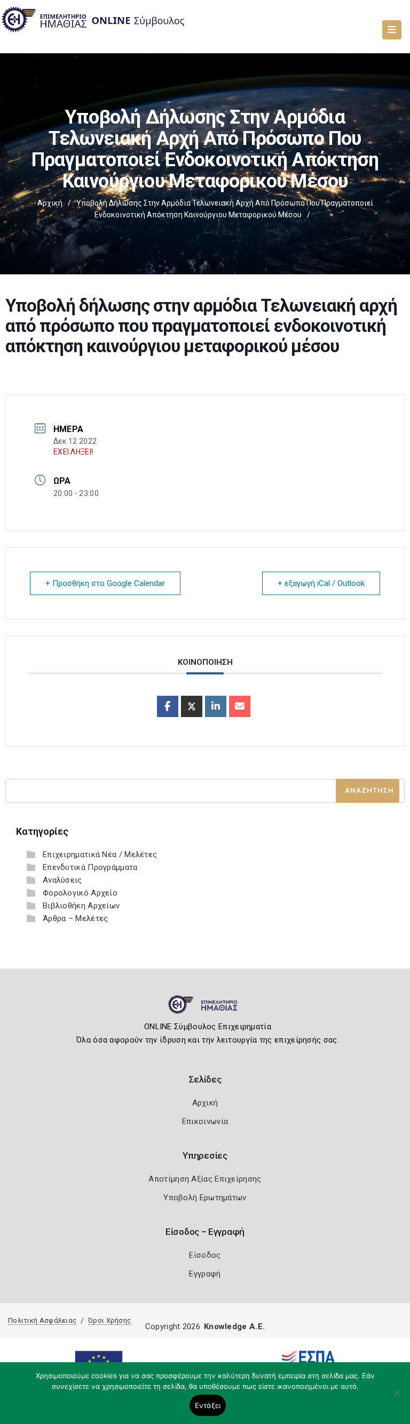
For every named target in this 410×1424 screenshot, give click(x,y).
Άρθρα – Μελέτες (75, 918)
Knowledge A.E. (234, 1326)
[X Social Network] (191, 706)
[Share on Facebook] (167, 706)
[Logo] (205, 1009)
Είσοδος (204, 1255)
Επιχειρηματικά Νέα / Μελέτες (100, 854)
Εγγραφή (204, 1274)
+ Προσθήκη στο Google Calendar (105, 583)
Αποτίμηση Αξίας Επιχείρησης (204, 1179)
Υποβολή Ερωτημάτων (204, 1197)
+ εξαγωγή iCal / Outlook (321, 583)
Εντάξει (208, 1405)
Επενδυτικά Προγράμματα (90, 867)
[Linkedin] (215, 706)
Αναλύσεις (62, 880)
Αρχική (49, 203)
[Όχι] (396, 1398)
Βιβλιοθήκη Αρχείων (81, 905)
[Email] (239, 706)
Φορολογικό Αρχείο (80, 893)
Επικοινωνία (205, 1121)
